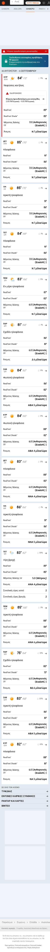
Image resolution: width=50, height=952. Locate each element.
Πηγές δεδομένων (33, 948)
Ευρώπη (21, 922)
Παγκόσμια (7, 922)
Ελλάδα (33, 922)
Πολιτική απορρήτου (22, 945)
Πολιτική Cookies (35, 945)
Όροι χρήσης (9, 945)
